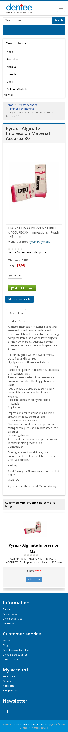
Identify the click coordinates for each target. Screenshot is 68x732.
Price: (11, 266)
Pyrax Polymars (39, 242)
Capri (10, 81)
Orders (7, 681)
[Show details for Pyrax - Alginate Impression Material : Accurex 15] (35, 528)
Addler (11, 51)
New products (10, 659)
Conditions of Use (12, 618)
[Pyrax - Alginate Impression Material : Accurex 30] (34, 185)
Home (9, 105)
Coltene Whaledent (18, 89)
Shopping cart (10, 690)
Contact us (8, 623)
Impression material (22, 108)
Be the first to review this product (28, 252)
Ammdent (13, 59)
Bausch (11, 74)
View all (8, 95)
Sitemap (7, 609)
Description (16, 313)
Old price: (14, 260)
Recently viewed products (16, 650)
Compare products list (15, 654)
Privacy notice (10, 614)
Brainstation (39, 724)
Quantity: (14, 275)
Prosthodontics (27, 105)
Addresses (8, 685)
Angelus (11, 66)
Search (58, 20)
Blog (5, 645)
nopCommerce (24, 724)
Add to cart (24, 288)
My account (9, 676)
